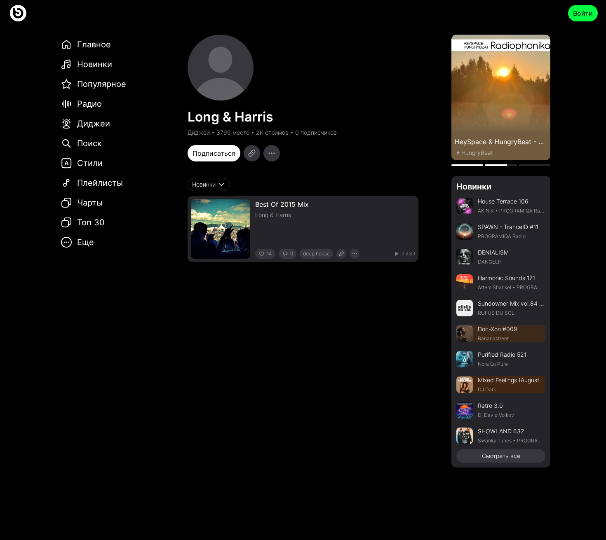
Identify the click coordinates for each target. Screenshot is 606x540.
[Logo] (18, 13)
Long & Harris (273, 214)
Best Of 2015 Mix (282, 204)
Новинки (473, 187)
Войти (583, 13)
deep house (316, 253)
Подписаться (214, 153)
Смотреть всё (501, 455)
